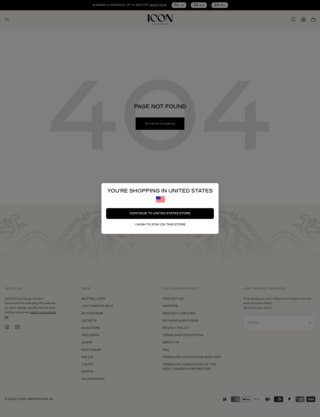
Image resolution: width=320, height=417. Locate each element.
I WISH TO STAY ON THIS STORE (160, 224)
